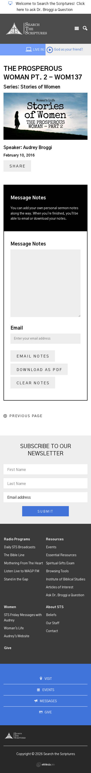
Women (10, 607)
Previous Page (25, 416)
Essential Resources (61, 555)
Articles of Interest (59, 587)
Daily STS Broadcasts (19, 547)
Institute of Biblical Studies (65, 579)
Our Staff (52, 623)
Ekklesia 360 (45, 764)
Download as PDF (39, 370)
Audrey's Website (16, 636)
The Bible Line (14, 555)
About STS (54, 607)
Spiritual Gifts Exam (60, 563)
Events (51, 547)
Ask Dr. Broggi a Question (65, 595)
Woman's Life (14, 628)
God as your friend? (68, 49)
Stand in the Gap (16, 579)
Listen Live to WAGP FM (21, 571)
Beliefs (51, 615)
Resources (55, 539)
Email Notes (33, 356)
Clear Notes (33, 383)
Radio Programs (17, 539)
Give (7, 648)
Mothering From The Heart (23, 563)
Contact (52, 631)
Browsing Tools (57, 571)
